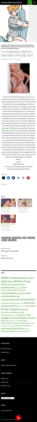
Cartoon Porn (27, 299)
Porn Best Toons (14, 321)
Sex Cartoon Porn (8, 323)
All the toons (6, 284)
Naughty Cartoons (10, 317)
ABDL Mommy (28, 106)
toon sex (27, 329)
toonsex (16, 48)
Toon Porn (9, 48)
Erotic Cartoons (10, 309)
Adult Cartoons (10, 277)
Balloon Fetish (15, 45)
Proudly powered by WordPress (9, 419)
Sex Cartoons (22, 323)
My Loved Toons (7, 315)
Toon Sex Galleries (8, 331)
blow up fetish (6, 290)
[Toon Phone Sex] (8, 203)
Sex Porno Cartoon (23, 325)
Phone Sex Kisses (6, 348)
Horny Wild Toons (6, 312)
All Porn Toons (22, 281)
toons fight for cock (22, 331)
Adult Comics (27, 277)
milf (24, 237)
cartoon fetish (24, 293)
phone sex (21, 166)
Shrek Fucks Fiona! (7, 257)
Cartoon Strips (22, 306)
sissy (32, 325)
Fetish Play (13, 47)
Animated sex (5, 45)
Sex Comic (31, 323)
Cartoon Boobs (9, 293)
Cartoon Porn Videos (7, 303)
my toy (14, 315)
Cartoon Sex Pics (9, 305)
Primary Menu (34, 2)
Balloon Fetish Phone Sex (8, 365)
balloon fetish (18, 288)
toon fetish (6, 328)
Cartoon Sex (5, 47)
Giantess (20, 47)
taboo (14, 128)
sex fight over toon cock (7, 326)
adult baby (5, 128)
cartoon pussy (19, 303)
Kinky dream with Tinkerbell (10, 250)
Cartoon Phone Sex (23, 208)
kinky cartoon (18, 312)
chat (10, 166)
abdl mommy (6, 237)
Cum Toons (31, 306)
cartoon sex (17, 237)
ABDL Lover (4, 378)
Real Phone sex (5, 385)
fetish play (24, 309)
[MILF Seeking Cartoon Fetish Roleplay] (8, 219)
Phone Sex (27, 47)
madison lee (17, 59)
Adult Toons (7, 281)
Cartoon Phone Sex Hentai (11, 2)
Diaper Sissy (4, 382)
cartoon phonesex (10, 299)
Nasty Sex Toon (24, 315)
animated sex (8, 287)
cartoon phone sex (27, 45)
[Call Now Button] (18, 417)
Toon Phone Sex (6, 208)
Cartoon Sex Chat (6, 410)
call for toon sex (18, 290)
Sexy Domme (5, 352)
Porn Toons (23, 321)
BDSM (24, 288)
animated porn (19, 284)
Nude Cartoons (28, 317)
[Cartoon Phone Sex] (25, 203)
